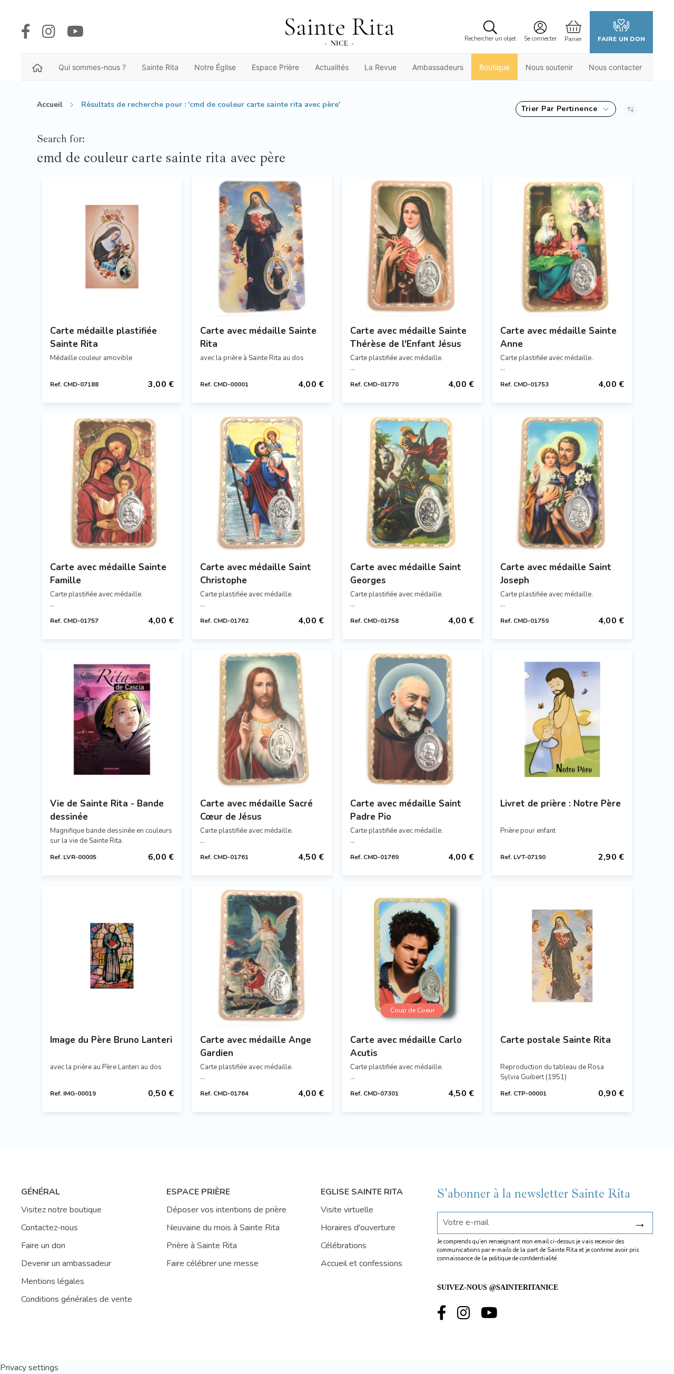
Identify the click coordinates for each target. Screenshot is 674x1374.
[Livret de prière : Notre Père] (562, 719)
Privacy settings (29, 1367)
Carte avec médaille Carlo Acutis (406, 1046)
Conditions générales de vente (76, 1299)
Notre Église (215, 67)
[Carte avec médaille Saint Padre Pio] (412, 719)
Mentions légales (52, 1281)
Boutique (494, 67)
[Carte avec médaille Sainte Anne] (562, 246)
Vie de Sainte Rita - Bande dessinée (107, 810)
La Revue (380, 67)
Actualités (332, 67)
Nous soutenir (549, 67)
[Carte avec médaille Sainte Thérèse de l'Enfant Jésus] (412, 246)
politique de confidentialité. (523, 1258)
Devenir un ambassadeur (66, 1263)
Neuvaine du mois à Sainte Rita (223, 1227)
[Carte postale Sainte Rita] (562, 955)
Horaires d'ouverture (358, 1227)
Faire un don (621, 39)
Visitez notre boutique (61, 1210)
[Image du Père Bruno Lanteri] (112, 955)
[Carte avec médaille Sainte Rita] (262, 246)
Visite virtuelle (347, 1210)
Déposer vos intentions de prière (226, 1210)
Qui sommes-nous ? (92, 67)
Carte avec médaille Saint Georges (405, 573)
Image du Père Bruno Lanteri (111, 1040)
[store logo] (339, 32)
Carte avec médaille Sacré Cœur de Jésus (256, 810)
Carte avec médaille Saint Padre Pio (405, 810)
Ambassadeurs (437, 67)
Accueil (50, 104)
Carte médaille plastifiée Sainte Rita (103, 337)
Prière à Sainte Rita (201, 1245)
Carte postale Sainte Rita (555, 1040)
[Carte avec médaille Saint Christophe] (262, 483)
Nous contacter (615, 67)
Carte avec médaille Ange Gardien (255, 1046)
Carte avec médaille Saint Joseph (555, 573)
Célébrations (343, 1245)
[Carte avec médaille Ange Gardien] (262, 955)
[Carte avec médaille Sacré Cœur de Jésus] (262, 719)
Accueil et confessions (361, 1263)
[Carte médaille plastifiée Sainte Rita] (112, 246)
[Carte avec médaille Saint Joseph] (562, 483)
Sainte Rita (160, 67)
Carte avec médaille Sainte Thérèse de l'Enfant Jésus (408, 337)
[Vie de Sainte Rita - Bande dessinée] (112, 719)
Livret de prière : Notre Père (560, 804)
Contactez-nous (49, 1227)
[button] (566, 109)
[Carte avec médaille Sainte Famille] (112, 483)
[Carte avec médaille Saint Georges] (412, 483)
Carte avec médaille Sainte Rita (258, 337)
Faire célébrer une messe (212, 1263)
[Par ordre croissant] (630, 109)
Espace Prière (275, 67)
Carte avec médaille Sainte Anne (558, 337)
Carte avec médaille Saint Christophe (255, 573)
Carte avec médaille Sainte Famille (108, 573)
